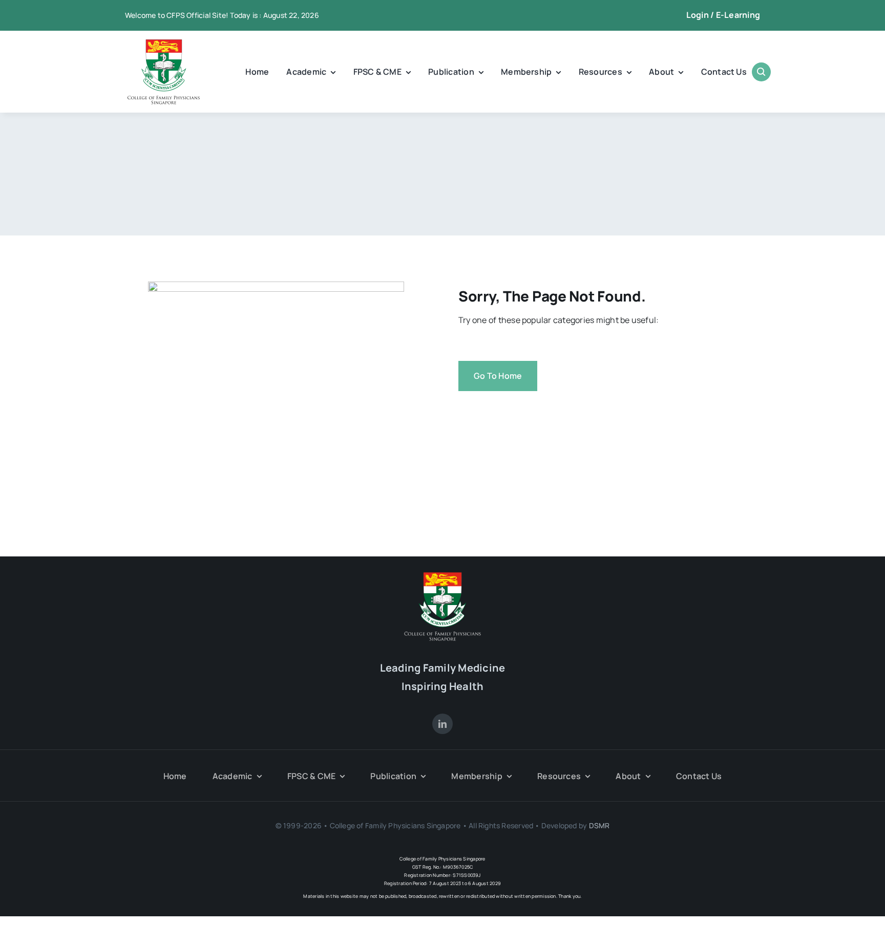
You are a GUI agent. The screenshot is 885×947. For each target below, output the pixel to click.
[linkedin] (442, 724)
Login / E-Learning (723, 14)
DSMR (599, 825)
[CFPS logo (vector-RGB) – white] (442, 576)
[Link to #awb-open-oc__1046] (761, 71)
